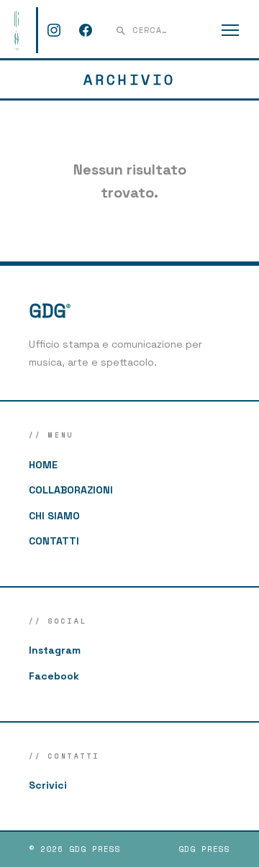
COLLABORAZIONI (71, 489)
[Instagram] (54, 30)
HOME (43, 464)
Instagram (55, 650)
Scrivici (48, 785)
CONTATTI (54, 540)
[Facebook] (85, 30)
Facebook (54, 675)
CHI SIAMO (54, 515)
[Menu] (230, 30)
